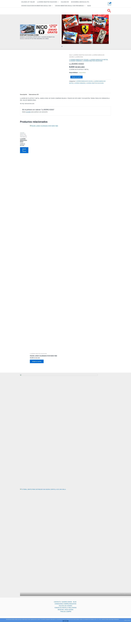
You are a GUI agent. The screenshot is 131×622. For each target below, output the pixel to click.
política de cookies (98, 619)
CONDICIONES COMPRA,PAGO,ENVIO (65, 604)
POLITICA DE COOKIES (65, 605)
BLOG (89, 5)
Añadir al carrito (76, 77)
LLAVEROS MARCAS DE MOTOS (98, 59)
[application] (57, 2)
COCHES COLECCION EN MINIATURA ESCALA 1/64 (36, 5)
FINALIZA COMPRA (65, 611)
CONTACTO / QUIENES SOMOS (63, 602)
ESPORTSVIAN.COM (29, 35)
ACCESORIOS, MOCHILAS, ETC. (80, 2)
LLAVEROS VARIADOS (75, 61)
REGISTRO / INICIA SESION (65, 609)
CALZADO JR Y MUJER (28, 2)
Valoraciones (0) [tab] (34, 94)
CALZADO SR (65, 2)
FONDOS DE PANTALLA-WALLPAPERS (65, 607)
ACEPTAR (65, 620)
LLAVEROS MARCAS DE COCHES (78, 59)
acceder (28, 112)
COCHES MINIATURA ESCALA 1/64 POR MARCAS (69, 5)
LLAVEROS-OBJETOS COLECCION (47, 2)
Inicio (70, 55)
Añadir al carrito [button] (24, 150)
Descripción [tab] (23, 94)
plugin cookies (127, 620)
